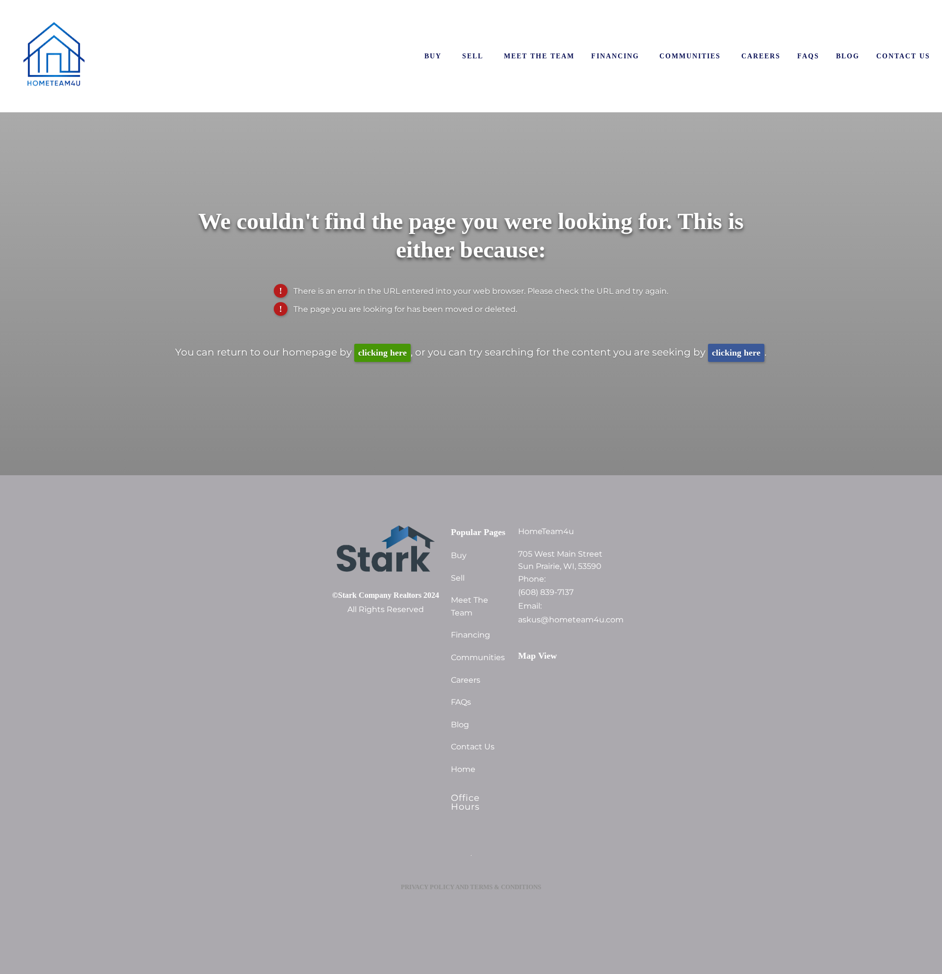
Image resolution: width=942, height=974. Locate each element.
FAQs (808, 56)
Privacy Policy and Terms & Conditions (471, 887)
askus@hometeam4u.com (564, 619)
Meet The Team (539, 56)
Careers (761, 56)
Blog (848, 56)
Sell (472, 56)
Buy (433, 56)
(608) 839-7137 (546, 592)
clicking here (382, 353)
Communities (690, 56)
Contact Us (903, 56)
